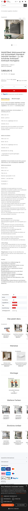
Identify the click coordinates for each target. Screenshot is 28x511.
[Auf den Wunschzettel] (23, 19)
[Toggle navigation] (2, 1)
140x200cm (15, 302)
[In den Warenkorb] (2, 15)
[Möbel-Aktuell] (7, 1)
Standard (14, 297)
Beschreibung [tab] (5, 98)
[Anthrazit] (13, 294)
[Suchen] (25, 5)
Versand (13, 74)
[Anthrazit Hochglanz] (13, 300)
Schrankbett (15, 305)
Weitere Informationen (21, 493)
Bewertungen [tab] (16, 98)
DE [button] (15, 1)
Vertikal (14, 307)
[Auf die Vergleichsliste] (20, 19)
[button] (20, 1)
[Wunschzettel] (22, 1)
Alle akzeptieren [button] (7, 505)
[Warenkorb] (25, 1)
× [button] (26, 485)
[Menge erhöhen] (25, 86)
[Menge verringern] (2, 86)
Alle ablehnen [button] (20, 505)
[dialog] (14, 497)
